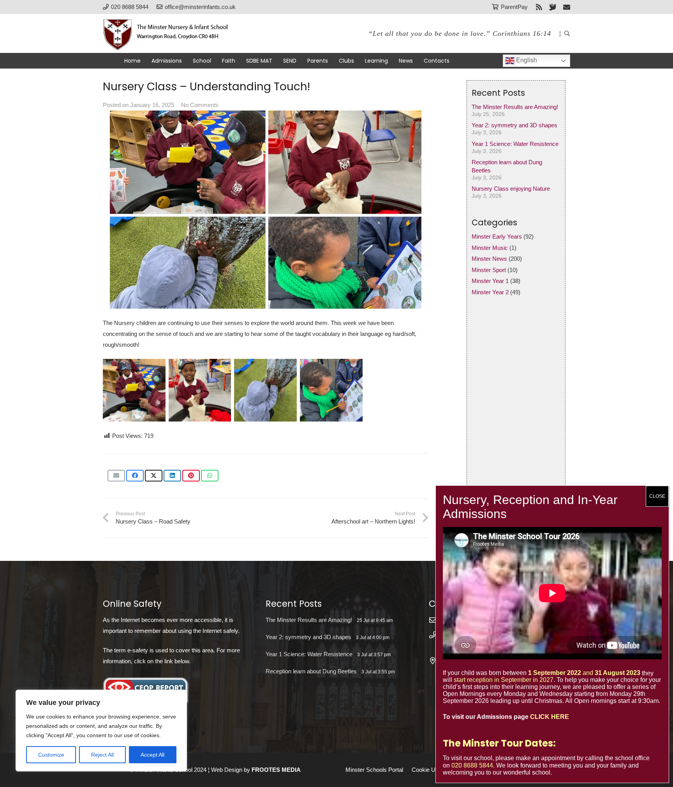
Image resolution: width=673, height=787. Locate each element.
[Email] (566, 7)
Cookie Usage (430, 769)
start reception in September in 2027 (503, 679)
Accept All (152, 755)
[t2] (200, 390)
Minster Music (490, 247)
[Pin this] (191, 475)
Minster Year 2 (490, 292)
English (525, 60)
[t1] (134, 390)
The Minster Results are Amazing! (515, 107)
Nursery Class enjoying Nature (511, 188)
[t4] (331, 390)
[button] (567, 33)
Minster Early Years (497, 236)
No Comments (199, 105)
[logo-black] (170, 33)
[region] (101, 730)
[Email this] (116, 475)
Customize (51, 755)
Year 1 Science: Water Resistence (515, 144)
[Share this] (135, 475)
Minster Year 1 (490, 281)
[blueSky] (552, 7)
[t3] (265, 390)
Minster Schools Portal (374, 769)
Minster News (489, 258)
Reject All (102, 755)
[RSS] (539, 7)
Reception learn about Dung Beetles (311, 671)
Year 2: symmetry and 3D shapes (514, 125)
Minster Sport (489, 270)
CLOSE (657, 496)
